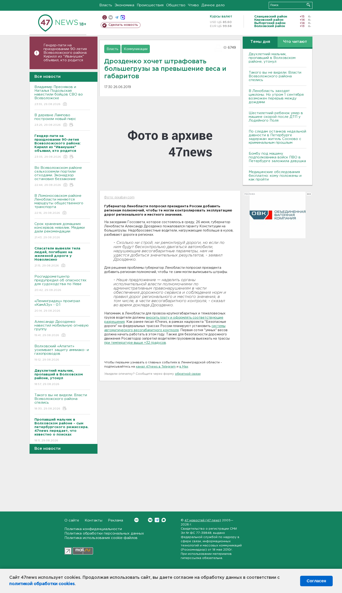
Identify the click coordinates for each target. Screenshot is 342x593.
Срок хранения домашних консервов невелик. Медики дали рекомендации (59, 230)
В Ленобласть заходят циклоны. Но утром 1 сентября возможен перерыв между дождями (276, 96)
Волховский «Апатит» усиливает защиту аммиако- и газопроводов (61, 353)
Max (163, 520)
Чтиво (193, 5)
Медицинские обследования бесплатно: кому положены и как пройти (275, 175)
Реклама (115, 520)
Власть (105, 5)
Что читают (295, 42)
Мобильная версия (104, 17)
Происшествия (150, 5)
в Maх (183, 366)
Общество (175, 5)
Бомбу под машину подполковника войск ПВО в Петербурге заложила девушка (277, 157)
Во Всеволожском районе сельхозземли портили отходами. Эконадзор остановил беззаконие (58, 176)
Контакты (93, 520)
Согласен (316, 581)
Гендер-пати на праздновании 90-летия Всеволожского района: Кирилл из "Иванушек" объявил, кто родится (65, 53)
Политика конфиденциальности (93, 529)
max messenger (123, 17)
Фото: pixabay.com (119, 197)
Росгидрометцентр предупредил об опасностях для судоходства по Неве (60, 283)
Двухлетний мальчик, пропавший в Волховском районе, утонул (272, 58)
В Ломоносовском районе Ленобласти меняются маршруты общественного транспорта (58, 204)
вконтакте (110, 17)
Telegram (157, 520)
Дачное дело (213, 5)
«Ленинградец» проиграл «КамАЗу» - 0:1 (57, 306)
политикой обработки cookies (42, 584)
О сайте (71, 520)
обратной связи (188, 374)
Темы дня (260, 42)
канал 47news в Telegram (156, 366)
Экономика (124, 5)
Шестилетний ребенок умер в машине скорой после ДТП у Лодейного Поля (276, 117)
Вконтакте (150, 520)
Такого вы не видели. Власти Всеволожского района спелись (60, 402)
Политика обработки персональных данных (104, 533)
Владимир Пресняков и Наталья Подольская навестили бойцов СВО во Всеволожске (58, 95)
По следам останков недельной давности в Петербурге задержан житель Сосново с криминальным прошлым (277, 137)
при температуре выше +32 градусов (135, 342)
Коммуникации (136, 49)
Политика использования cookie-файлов (100, 537)
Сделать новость (123, 25)
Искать (308, 5)
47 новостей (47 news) (202, 520)
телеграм (116, 17)
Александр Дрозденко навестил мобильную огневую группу (61, 328)
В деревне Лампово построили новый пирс (55, 120)
